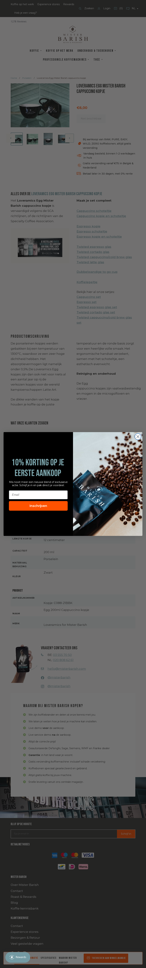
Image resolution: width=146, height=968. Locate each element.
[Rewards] (17, 957)
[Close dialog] (138, 437)
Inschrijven (38, 506)
